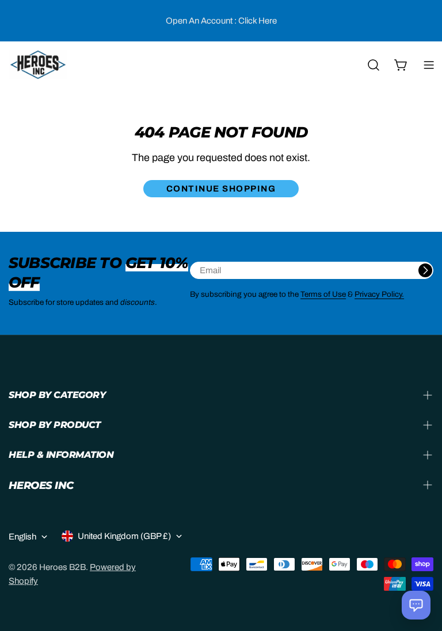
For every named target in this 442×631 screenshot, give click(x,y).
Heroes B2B (62, 567)
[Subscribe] (425, 270)
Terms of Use (323, 294)
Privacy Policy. (379, 294)
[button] (416, 605)
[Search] (373, 65)
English (22, 536)
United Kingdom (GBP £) (124, 536)
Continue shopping (221, 188)
